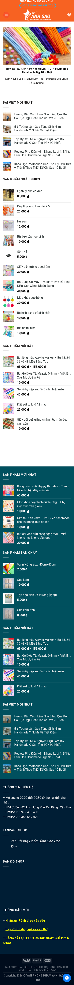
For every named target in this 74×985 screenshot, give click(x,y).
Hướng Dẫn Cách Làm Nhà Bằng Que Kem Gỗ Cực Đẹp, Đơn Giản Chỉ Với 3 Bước (41, 116)
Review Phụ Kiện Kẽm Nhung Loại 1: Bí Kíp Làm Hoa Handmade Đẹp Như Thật (42, 153)
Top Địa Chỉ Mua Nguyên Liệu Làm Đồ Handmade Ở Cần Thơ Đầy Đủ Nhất (39, 141)
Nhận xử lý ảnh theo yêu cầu (25, 920)
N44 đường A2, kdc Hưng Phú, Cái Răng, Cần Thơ (36, 967)
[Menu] (6, 15)
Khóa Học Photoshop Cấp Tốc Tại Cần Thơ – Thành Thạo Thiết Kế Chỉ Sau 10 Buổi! (42, 165)
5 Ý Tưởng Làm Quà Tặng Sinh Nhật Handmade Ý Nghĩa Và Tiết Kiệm (37, 128)
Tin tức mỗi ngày (45, 970)
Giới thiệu (25, 970)
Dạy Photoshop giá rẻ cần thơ (26, 929)
